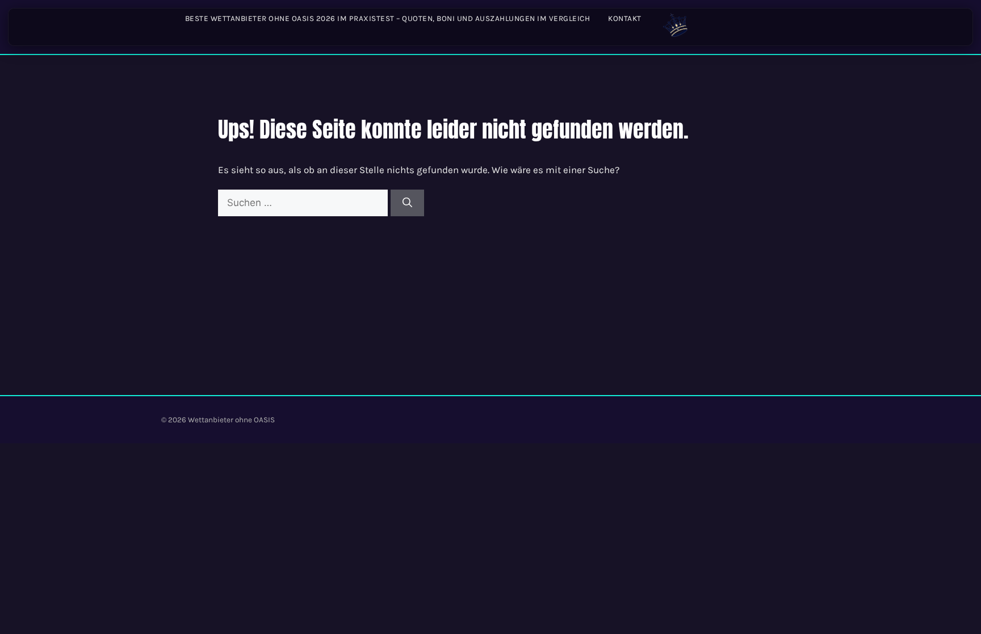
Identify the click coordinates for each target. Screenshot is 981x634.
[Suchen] (407, 203)
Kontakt (625, 18)
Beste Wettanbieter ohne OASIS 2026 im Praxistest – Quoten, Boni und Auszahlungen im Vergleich (387, 18)
